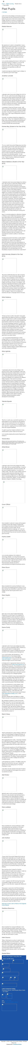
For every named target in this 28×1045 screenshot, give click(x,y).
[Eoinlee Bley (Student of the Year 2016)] (14, 135)
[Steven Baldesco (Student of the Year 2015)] (14, 172)
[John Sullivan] (14, 847)
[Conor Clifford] (14, 513)
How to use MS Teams (8, 958)
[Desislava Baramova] (14, 917)
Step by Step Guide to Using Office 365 (12, 956)
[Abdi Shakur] (14, 784)
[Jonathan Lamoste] (14, 85)
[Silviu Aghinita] (14, 360)
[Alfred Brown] (14, 456)
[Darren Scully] (14, 636)
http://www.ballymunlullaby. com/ (9, 693)
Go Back (5, 12)
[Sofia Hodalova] (14, 306)
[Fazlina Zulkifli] (14, 546)
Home (3, 3)
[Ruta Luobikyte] (14, 816)
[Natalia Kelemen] (14, 35)
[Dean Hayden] (14, 604)
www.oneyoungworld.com (18, 664)
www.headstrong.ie (6, 657)
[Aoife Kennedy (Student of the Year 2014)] (14, 265)
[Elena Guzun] (14, 576)
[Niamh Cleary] (14, 723)
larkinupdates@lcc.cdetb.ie (11, 1002)
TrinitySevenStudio (17, 1044)
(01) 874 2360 (8, 1000)
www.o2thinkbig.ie (6, 659)
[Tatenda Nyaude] (14, 410)
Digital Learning (10, 3)
